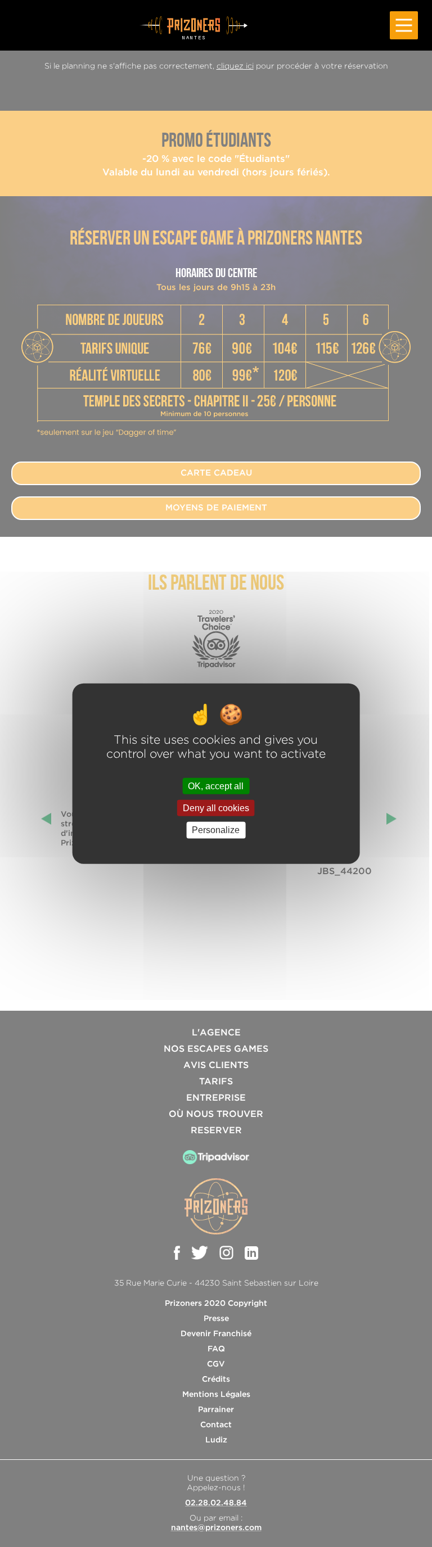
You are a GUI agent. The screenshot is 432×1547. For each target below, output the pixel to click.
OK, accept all (216, 786)
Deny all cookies (216, 808)
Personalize (216, 830)
